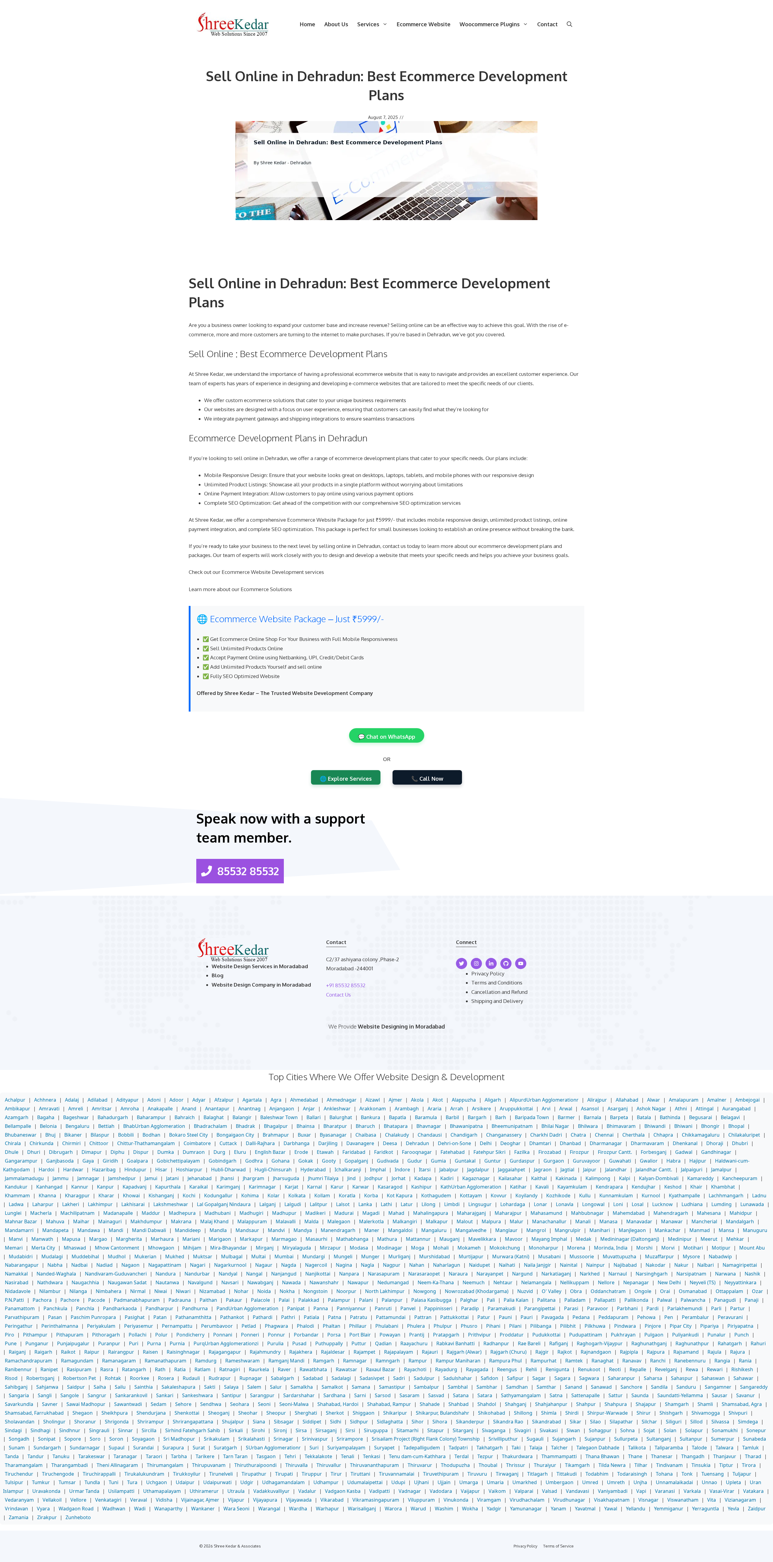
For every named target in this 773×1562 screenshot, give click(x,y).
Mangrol (536, 1230)
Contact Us (338, 994)
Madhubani (217, 1213)
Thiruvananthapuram (374, 1465)
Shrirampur (150, 1421)
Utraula (236, 1491)
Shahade (430, 1404)
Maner (371, 1230)
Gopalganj (356, 1160)
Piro (9, 1334)
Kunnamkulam (616, 1195)
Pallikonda (636, 1300)
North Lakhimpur (385, 1291)
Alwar (653, 1099)
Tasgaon (266, 1456)
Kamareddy (700, 1178)
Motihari (693, 1247)
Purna (154, 1343)
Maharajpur (508, 1213)
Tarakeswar (91, 1456)
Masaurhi (316, 1239)
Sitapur (435, 1430)
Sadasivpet (372, 1378)
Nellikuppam (574, 1282)
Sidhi (335, 1421)
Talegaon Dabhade (597, 1447)
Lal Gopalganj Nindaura (224, 1204)
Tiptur (726, 1465)
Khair (696, 1186)
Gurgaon (554, 1160)
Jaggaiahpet (511, 1169)
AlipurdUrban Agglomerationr (544, 1099)
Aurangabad (736, 1108)
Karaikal (198, 1186)
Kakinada (566, 1178)
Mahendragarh (670, 1213)
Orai (665, 1291)
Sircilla (149, 1430)
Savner (50, 1404)
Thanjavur (724, 1456)
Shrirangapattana (193, 1421)
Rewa (692, 1369)
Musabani (549, 1256)
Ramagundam (77, 1360)
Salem (254, 1387)
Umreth (616, 1482)
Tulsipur (14, 1482)
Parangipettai (539, 1308)
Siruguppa (376, 1430)
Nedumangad (393, 1282)
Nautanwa (167, 1282)
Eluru (240, 1152)
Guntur (492, 1160)
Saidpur (76, 1387)
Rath (160, 1369)
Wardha (298, 1508)
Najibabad (625, 1265)
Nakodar (656, 1265)
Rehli (531, 1369)
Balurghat (340, 1117)
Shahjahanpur (551, 1404)
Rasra (106, 1369)
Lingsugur (480, 1204)
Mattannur (418, 1239)
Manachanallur (549, 1221)
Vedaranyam (19, 1499)
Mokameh (469, 1247)
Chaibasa (365, 1134)
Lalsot (343, 1204)
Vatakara (753, 1491)
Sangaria (19, 1395)
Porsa (334, 1334)
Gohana (280, 1160)
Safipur (515, 1378)
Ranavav (631, 1360)
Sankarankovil (131, 1395)
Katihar (518, 1186)
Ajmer (395, 1099)
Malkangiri (405, 1221)
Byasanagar (333, 1134)
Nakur (681, 1265)
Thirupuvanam (209, 1465)
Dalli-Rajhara (260, 1143)
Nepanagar (636, 1282)
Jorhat (399, 1178)
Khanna (47, 1195)
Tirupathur (254, 1474)
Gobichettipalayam (178, 1160)
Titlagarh (537, 1474)
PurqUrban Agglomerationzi (226, 1343)
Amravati (49, 1108)
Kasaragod (390, 1186)
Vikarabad (332, 1499)
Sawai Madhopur (85, 1404)
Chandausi (430, 1134)
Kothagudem (436, 1195)
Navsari (230, 1282)
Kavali (542, 1186)
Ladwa (16, 1204)
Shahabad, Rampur (389, 1404)
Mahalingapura (430, 1213)
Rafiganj (558, 1343)
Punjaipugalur (73, 1343)
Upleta (733, 1482)
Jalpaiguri (691, 1169)
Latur (407, 1204)
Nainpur (595, 1265)
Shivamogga (705, 1413)
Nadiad (104, 1265)
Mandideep (188, 1230)
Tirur (336, 1474)
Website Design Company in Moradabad (261, 984)
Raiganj (17, 1352)
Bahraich (185, 1117)
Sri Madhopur (179, 1439)
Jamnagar (88, 1178)
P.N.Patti (14, 1300)
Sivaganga (493, 1430)
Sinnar (125, 1430)
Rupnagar (250, 1378)
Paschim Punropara (93, 1317)
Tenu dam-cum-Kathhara (417, 1456)
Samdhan (517, 1387)
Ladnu (759, 1195)
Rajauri (430, 1352)
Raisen (150, 1352)
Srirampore (350, 1439)
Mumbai (283, 1256)
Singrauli (99, 1430)
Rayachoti (415, 1369)
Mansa (726, 1230)
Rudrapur (220, 1378)
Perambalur (695, 1317)
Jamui (151, 1178)
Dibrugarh (61, 1152)
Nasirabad (16, 1282)
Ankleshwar (337, 1108)
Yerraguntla (705, 1508)
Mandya (302, 1230)
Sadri (399, 1378)
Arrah (456, 1108)
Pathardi (262, 1317)
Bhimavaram (621, 1126)
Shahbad (458, 1404)
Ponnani (222, 1334)
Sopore (72, 1439)
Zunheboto (78, 1517)
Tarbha (179, 1456)
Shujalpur (233, 1421)
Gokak (305, 1160)
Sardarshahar (299, 1395)
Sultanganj (658, 1439)
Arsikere (481, 1108)
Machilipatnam (77, 1213)
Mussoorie (581, 1256)
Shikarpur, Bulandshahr (442, 1413)
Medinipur (680, 1239)
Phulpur (443, 1326)
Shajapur (646, 1404)
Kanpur (105, 1186)
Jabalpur (448, 1169)
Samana (361, 1387)
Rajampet (364, 1352)
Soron (116, 1439)
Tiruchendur (19, 1474)
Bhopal (736, 1126)
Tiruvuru (477, 1474)
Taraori (154, 1456)
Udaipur (185, 1482)
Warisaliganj (362, 1508)
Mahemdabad (629, 1213)
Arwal (565, 1108)
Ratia (180, 1369)
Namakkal (16, 1273)
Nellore (606, 1282)
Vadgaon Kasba (343, 1491)
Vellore (78, 1499)
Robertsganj (40, 1378)
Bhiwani (683, 1126)
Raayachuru (414, 1343)
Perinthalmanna (59, 1326)
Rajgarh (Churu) (508, 1352)
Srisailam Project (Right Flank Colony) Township (426, 1439)
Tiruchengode (58, 1474)
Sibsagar (284, 1421)
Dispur (141, 1152)
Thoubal (488, 1465)
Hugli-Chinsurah (273, 1169)
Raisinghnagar (183, 1352)
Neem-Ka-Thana (436, 1282)
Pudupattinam (585, 1334)
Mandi (116, 1230)
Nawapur (358, 1282)
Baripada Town (532, 1117)
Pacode (96, 1300)
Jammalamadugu (24, 1178)
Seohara (239, 1404)
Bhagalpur (276, 1126)
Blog (217, 975)
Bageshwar (76, 1117)
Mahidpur (741, 1213)
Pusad (299, 1343)
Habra (673, 1160)
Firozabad (549, 1152)
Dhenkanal (685, 1143)
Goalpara (137, 1160)
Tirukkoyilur (186, 1474)
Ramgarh (323, 1360)
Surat (199, 1447)
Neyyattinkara (740, 1282)
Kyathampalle (684, 1195)
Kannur (79, 1186)
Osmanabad (693, 1291)
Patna (334, 1317)
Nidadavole (17, 1291)
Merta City (43, 1247)
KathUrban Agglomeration (471, 1186)
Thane (635, 1456)
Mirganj (265, 1247)
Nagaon (130, 1265)
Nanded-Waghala (56, 1273)
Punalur (716, 1334)
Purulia (275, 1343)
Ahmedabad (304, 1099)
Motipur (721, 1247)
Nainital (568, 1265)
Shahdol (486, 1404)
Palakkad (308, 1300)
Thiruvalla (296, 1465)
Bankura (370, 1117)
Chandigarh (464, 1134)
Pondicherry (190, 1334)
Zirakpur (47, 1517)
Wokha (470, 1508)
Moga (417, 1247)
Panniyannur (351, 1308)
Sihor (418, 1421)
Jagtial (567, 1169)
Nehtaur (502, 1282)
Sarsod (383, 1395)
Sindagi (13, 1430)
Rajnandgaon (596, 1352)
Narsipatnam (691, 1273)
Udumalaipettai (365, 1482)
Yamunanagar (526, 1508)
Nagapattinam (164, 1265)
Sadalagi (341, 1378)
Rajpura (656, 1352)
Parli (716, 1308)
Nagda (288, 1265)
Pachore (69, 1300)
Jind (351, 1178)
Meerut (709, 1239)
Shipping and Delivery (497, 1001)
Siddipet (312, 1421)
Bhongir (710, 1126)
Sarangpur (262, 1395)
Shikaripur (395, 1413)
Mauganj (449, 1239)
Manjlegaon (632, 1230)
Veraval (138, 1499)
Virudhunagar (569, 1499)
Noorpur (346, 1291)
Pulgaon (653, 1334)
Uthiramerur (204, 1491)
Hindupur (135, 1169)
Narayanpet (489, 1273)
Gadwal (683, 1152)
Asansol (590, 1108)
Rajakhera (300, 1352)
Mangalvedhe (470, 1230)
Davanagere (360, 1143)
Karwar (360, 1186)
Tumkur (41, 1482)
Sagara (562, 1378)
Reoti (615, 1369)
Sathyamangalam (521, 1395)
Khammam (17, 1195)
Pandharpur (159, 1308)
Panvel (407, 1308)
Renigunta (557, 1369)
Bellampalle (18, 1126)
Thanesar (661, 1456)
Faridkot (383, 1152)
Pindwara (625, 1326)
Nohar (241, 1291)
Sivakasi (549, 1430)
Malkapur (437, 1221)
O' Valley (551, 1291)
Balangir (242, 1117)
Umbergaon (559, 1482)
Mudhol (117, 1256)
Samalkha (301, 1387)
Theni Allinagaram (117, 1465)
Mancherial (704, 1221)
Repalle (638, 1369)
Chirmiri (71, 1143)
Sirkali (236, 1430)
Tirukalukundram (144, 1474)
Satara (484, 1395)
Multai (258, 1256)
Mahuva (55, 1221)
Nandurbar (197, 1273)
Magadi (371, 1213)
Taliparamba (669, 1447)
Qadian (383, 1343)
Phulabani (386, 1326)
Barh (500, 1117)
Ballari (313, 1117)
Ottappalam (729, 1291)
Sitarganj (463, 1430)
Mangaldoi (400, 1230)
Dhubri (740, 1143)
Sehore (183, 1404)
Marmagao (284, 1239)
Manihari (599, 1230)
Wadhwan (113, 1508)
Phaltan (331, 1326)
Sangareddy (754, 1387)
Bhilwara (588, 1126)
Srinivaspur (315, 1439)
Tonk (687, 1474)
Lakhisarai (133, 1204)
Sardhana (334, 1395)
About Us (336, 24)
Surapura (173, 1447)
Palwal (664, 1300)
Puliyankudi (685, 1334)
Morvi (668, 1247)
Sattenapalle (585, 1395)
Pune (11, 1343)
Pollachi (137, 1334)
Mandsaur (247, 1230)
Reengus (507, 1369)
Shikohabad (491, 1413)
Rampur (418, 1360)
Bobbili (126, 1134)
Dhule (11, 1152)
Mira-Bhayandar (228, 1247)
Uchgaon (156, 1482)
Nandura (166, 1273)
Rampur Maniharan (458, 1360)
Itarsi (425, 1169)
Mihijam (192, 1247)
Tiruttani (360, 1474)
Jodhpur (373, 1178)
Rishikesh (742, 1369)
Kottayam (471, 1195)
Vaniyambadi (612, 1491)
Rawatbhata (313, 1369)
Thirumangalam (165, 1465)
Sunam (17, 1447)
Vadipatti (379, 1491)
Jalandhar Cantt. (654, 1169)
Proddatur (512, 1334)
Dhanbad (570, 1143)
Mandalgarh (740, 1221)
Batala (644, 1117)
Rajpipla (629, 1352)
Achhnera (45, 1099)
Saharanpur (621, 1378)
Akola (417, 1099)
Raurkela (259, 1369)
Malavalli (286, 1221)
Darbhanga (297, 1143)
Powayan (390, 1334)
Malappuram (252, 1221)
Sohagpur (600, 1430)
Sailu (120, 1387)
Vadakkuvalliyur (271, 1491)
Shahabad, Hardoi (337, 1404)
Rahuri (758, 1343)
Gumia (438, 1160)
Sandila (659, 1387)
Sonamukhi (725, 1430)
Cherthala (633, 1134)
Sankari (164, 1395)
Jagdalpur (478, 1169)
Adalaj (72, 1099)
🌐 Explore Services (346, 778)
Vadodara (441, 1491)
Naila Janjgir (537, 1265)
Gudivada (388, 1160)
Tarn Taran (235, 1456)
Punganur (36, 1343)
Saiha (100, 1387)
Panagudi (725, 1300)
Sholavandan (19, 1421)
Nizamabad (212, 1291)
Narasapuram (383, 1273)
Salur (276, 1387)
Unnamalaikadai (674, 1482)
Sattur (615, 1395)
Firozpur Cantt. (615, 1152)
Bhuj (50, 1134)
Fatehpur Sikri (489, 1152)
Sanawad (601, 1387)
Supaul (116, 1447)
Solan (670, 1430)
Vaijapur (470, 1491)
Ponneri (250, 1334)
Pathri (288, 1317)
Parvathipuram (22, 1317)
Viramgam (489, 1499)
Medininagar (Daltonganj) (629, 1239)
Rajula (714, 1352)
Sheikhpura (114, 1413)
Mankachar (668, 1230)
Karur (337, 1186)
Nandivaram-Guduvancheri (116, 1273)
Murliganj (399, 1256)
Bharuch (365, 1126)
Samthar (546, 1387)
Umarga (468, 1482)
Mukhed (174, 1256)
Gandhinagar (716, 1152)
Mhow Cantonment (117, 1247)
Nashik (752, 1273)
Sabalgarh (282, 1378)
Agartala (252, 1099)
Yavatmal (585, 1508)
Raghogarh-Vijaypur (600, 1343)
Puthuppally (329, 1343)
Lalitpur (318, 1204)
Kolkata (297, 1195)
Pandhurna (195, 1308)
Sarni (360, 1395)
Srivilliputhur (503, 1439)
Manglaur (506, 1230)
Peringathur (19, 1326)
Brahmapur (276, 1134)
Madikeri (315, 1213)
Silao (595, 1421)
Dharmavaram (647, 1143)
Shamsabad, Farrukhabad (34, 1413)
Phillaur (358, 1326)
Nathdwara (50, 1282)
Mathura (387, 1239)
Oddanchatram (608, 1291)
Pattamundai (391, 1317)
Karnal (314, 1186)
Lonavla (564, 1204)
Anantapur (217, 1108)
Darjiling (328, 1143)
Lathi (386, 1204)
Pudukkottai (546, 1334)
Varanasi (665, 1491)
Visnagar (648, 1499)
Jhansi (227, 1178)
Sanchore (631, 1387)
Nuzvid (525, 1291)
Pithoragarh (106, 1334)
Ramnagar (355, 1360)
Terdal (461, 1456)
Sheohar (248, 1413)
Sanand (573, 1387)
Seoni (264, 1404)
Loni (618, 1204)
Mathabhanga (352, 1239)
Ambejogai (747, 1099)
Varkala (692, 1491)
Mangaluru (434, 1230)
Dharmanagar (606, 1143)
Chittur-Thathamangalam (146, 1143)
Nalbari (705, 1265)
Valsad (549, 1491)
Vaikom (497, 1491)
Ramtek (574, 1360)
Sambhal (458, 1387)
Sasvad (436, 1395)
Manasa (608, 1221)
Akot (437, 1099)
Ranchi (658, 1360)
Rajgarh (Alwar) (464, 1352)
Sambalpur (426, 1387)
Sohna (627, 1430)
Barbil (452, 1117)
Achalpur (15, 1099)
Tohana (664, 1474)
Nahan (416, 1265)
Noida (264, 1291)
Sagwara (589, 1378)
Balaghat (214, 1117)
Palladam (574, 1300)
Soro (95, 1439)
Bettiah (106, 1126)
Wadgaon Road (76, 1508)
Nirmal (138, 1291)
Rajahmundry (265, 1352)
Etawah (325, 1152)
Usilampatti (121, 1491)
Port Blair (360, 1334)
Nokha (287, 1291)
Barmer (566, 1117)
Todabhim (596, 1474)
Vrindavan (16, 1508)
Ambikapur (17, 1108)
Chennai (604, 1134)
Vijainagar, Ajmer (200, 1499)
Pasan (55, 1317)
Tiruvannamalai (396, 1474)
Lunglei (13, 1213)
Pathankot (232, 1317)
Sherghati (306, 1413)
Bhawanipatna (466, 1126)
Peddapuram (613, 1317)
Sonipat (47, 1439)
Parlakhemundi (684, 1308)
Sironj (280, 1430)
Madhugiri (251, 1213)
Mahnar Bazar (21, 1221)
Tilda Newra (612, 1465)
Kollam (322, 1195)
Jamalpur (721, 1169)
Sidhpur (359, 1421)
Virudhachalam (527, 1499)
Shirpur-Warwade (607, 1413)
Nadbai (79, 1265)
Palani (366, 1300)
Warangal (269, 1508)
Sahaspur (682, 1378)
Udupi (398, 1482)
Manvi (16, 1239)
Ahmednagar (342, 1099)
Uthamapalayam (162, 1491)
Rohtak (113, 1378)
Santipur (231, 1395)
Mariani (191, 1239)
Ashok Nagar (651, 1108)
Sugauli (535, 1439)
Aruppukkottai (516, 1108)
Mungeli (343, 1256)
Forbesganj (653, 1152)
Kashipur (421, 1186)
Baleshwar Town (279, 1117)
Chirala (13, 1143)
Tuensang (712, 1474)
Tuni (113, 1482)
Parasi (571, 1308)
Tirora (749, 1465)
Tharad (753, 1456)
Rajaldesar (333, 1352)
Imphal (378, 1169)
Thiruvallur (328, 1465)
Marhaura (162, 1239)
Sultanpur (691, 1439)
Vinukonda (456, 1499)
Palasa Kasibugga (431, 1300)
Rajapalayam (398, 1352)
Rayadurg (446, 1369)
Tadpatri (458, 1447)
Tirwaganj (507, 1474)
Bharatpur (335, 1126)
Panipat (296, 1308)
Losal (637, 1204)
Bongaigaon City (235, 1134)
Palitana (546, 1300)
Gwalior (649, 1160)
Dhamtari (540, 1143)
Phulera (416, 1326)
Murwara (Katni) (510, 1256)
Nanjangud (284, 1273)
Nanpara (349, 1273)
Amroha (129, 1108)
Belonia (48, 1126)
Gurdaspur (522, 1160)
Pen (668, 1317)
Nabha (55, 1265)
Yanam (558, 1508)
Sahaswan (713, 1378)
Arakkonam (372, 1108)
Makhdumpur (146, 1221)
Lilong (428, 1204)
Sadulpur (424, 1378)
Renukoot (589, 1369)
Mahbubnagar (587, 1213)
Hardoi (46, 1169)
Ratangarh (134, 1369)
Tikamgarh (577, 1465)
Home (307, 24)
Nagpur (391, 1265)
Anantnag (249, 1108)
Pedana (581, 1317)
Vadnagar (410, 1491)
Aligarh (493, 1099)
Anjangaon (281, 1108)
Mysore (691, 1256)
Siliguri (674, 1421)
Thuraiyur (545, 1465)
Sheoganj (218, 1413)
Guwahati (620, 1160)
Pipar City (680, 1326)
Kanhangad (49, 1186)
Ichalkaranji (348, 1169)
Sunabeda (754, 1439)
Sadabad (313, 1378)
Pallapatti (605, 1300)
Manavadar (639, 1221)
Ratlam (202, 1369)
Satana (461, 1395)
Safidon (489, 1378)
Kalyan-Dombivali (658, 1178)
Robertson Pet (79, 1378)
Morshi (644, 1247)
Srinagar (283, 1439)
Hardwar (73, 1169)
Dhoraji (714, 1143)
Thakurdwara (517, 1456)
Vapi (641, 1491)
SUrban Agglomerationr (273, 1447)
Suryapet (384, 1447)
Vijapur (236, 1499)
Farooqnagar (417, 1152)
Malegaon (338, 1221)
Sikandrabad (546, 1421)
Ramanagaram (119, 1360)
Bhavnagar (428, 1126)
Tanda (12, 1456)
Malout (465, 1221)
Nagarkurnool (230, 1265)
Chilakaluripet (744, 1134)
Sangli (45, 1395)
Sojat (649, 1430)
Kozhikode (558, 1195)
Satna (556, 1395)
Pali (491, 1300)
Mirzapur (330, 1247)
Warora (393, 1508)
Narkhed (590, 1273)
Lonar (540, 1204)
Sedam (158, 1404)
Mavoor (514, 1239)
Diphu (117, 1152)
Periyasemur (138, 1326)
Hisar (161, 1169)
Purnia (177, 1343)
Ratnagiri (229, 1369)
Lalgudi (292, 1204)
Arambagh (407, 1108)
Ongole (642, 1291)
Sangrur (97, 1395)
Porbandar (306, 1334)
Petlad (249, 1326)
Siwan (573, 1430)
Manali (583, 1221)
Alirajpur (597, 1099)
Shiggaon (363, 1413)
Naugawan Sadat (127, 1282)
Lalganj (267, 1204)
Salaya (231, 1387)
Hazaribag (104, 1169)
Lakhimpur (100, 1204)
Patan (160, 1317)
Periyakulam (101, 1326)
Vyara (43, 1508)
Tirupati (284, 1474)
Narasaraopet (424, 1273)
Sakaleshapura (178, 1387)
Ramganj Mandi (286, 1360)
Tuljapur (742, 1474)
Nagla (367, 1265)
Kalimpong (597, 1178)
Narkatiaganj (556, 1273)
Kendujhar (644, 1186)
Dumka (165, 1152)
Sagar (539, 1378)
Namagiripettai (740, 1265)
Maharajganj (471, 1213)
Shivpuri (738, 1413)
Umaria (495, 1482)
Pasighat (135, 1317)
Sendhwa (210, 1404)
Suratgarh (225, 1447)
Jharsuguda (286, 1178)
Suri (314, 1447)
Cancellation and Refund (499, 992)
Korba (371, 1195)
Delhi (486, 1143)
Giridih (110, 1160)
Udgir (246, 1482)
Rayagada (477, 1369)
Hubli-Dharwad (228, 1169)
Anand (188, 1108)
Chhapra (663, 1134)
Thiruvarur (420, 1465)
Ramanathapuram (165, 1360)
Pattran (422, 1317)
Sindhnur (69, 1430)
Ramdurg (206, 1360)
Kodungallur (218, 1195)
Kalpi (624, 1178)
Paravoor (597, 1308)
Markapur (251, 1239)
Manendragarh (338, 1230)
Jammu (61, 1178)
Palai (284, 1300)
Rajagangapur (225, 1352)
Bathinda (670, 1117)
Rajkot (564, 1352)
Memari (14, 1247)
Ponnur (276, 1334)
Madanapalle (118, 1213)
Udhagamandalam (283, 1482)
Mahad (396, 1213)
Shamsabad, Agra (742, 1404)
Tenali (347, 1456)
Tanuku (61, 1456)
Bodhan (151, 1134)
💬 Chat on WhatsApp (386, 736)
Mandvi (276, 1230)
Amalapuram (683, 1099)
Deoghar (510, 1143)
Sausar (719, 1395)
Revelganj (666, 1369)
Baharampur (151, 1117)
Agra (276, 1099)
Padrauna (179, 1300)
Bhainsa (306, 1126)
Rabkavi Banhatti (455, 1343)
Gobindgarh (222, 1160)
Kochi (189, 1195)
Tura (132, 1482)
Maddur (151, 1213)
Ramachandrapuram (28, 1360)
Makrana (181, 1221)
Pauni (505, 1317)
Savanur (745, 1395)
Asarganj (618, 1108)
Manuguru (755, 1230)
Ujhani (421, 1482)
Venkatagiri (108, 1499)
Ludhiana (692, 1204)
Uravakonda (46, 1491)
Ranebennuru (690, 1360)
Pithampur (35, 1334)
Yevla (733, 1508)
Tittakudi (566, 1474)
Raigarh (43, 1352)
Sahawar (743, 1378)
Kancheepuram (739, 1178)
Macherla (41, 1213)
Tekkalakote (318, 1456)
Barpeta (619, 1117)
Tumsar (67, 1482)
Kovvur (499, 1195)
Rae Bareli (529, 1343)
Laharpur (42, 1204)
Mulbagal (231, 1256)
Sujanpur (595, 1439)
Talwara (724, 1447)
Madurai (344, 1213)
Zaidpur (757, 1508)
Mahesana (709, 1213)
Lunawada (752, 1204)
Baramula (426, 1117)
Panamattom (20, 1308)
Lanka (365, 1204)
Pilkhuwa (595, 1326)
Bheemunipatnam (512, 1126)
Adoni (154, 1099)
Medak (584, 1239)
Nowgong (424, 1291)
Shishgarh (671, 1413)
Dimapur (92, 1152)
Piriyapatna (740, 1326)
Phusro (469, 1326)
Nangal (254, 1273)
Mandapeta (55, 1230)
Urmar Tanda (84, 1491)
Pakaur (234, 1300)
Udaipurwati (217, 1482)
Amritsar (102, 1108)
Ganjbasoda (60, 1160)
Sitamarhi (407, 1430)
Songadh (19, 1439)
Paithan (208, 1300)
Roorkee (139, 1378)
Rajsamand (686, 1352)
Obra (576, 1291)
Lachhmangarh (726, 1195)
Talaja (535, 1447)
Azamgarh (16, 1117)
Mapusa (71, 1239)
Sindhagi (40, 1430)
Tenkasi (371, 1456)
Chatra (578, 1134)
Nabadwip (720, 1256)
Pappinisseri (438, 1308)
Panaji (752, 1300)
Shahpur (586, 1404)
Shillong (523, 1413)
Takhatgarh (489, 1447)
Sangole (69, 1395)
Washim (444, 1508)
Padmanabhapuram (137, 1300)
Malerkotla (371, 1221)
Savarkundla (19, 1404)
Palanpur (392, 1300)
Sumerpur (722, 1439)
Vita (711, 1499)
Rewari (715, 1369)
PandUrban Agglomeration (247, 1308)
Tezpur (485, 1456)
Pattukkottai (454, 1317)
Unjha (640, 1482)
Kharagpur (77, 1195)
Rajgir (542, 1352)
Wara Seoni (236, 1508)
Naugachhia (85, 1282)
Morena (576, 1247)
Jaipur (589, 1169)
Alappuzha (464, 1099)
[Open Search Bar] (569, 24)
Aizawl (372, 1099)
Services (368, 24)
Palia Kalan (516, 1300)
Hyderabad (313, 1169)
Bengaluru (77, 1126)
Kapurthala (168, 1186)
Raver (284, 1369)
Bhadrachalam (210, 1126)
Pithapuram (69, 1334)
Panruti (383, 1308)
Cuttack (228, 1143)
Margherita (129, 1239)
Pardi (652, 1308)
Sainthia (143, 1387)
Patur (483, 1317)
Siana (259, 1421)
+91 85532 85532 (345, 985)
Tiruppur (312, 1474)
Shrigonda (117, 1421)
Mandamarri (19, 1230)
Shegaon (82, 1413)
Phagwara (276, 1326)
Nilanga (78, 1291)
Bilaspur (100, 1134)
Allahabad (627, 1099)
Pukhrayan (623, 1334)
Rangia (722, 1360)
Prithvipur (479, 1334)
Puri (133, 1343)
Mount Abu (752, 1247)
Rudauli (191, 1378)
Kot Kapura (399, 1195)
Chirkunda (41, 1143)
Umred (590, 1482)
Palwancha (693, 1300)
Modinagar (389, 1247)
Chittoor (98, 1143)
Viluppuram (421, 1499)
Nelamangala (536, 1282)
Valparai (524, 1491)
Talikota (637, 1447)
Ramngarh (388, 1360)
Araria (434, 1108)
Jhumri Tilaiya (323, 1178)
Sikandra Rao (508, 1421)
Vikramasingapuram (375, 1499)
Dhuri (33, 1152)
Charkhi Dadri (546, 1134)
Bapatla (397, 1117)
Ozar (757, 1291)
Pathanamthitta (193, 1317)
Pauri (527, 1317)
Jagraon (543, 1169)
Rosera (166, 1378)
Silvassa (720, 1421)
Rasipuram (79, 1369)
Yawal (610, 1508)
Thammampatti (559, 1456)
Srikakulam (216, 1439)
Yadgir (494, 1508)
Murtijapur (471, 1256)
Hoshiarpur (189, 1169)
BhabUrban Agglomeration (154, 1126)
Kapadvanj (134, 1186)
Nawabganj (260, 1282)
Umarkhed (524, 1482)
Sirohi (258, 1430)
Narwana (725, 1273)
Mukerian (145, 1256)
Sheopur (276, 1413)
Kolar (274, 1195)
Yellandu (635, 1508)
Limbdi (452, 1204)
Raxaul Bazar (380, 1369)
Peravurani (730, 1317)
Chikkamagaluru (701, 1134)
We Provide (343, 1026)
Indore (402, 1169)
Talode (699, 1447)
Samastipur (392, 1387)
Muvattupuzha (619, 1256)
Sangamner (718, 1387)
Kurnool (651, 1195)
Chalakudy (397, 1134)
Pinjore (653, 1326)
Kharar (106, 1195)
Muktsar (202, 1256)
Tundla (92, 1482)
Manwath (42, 1239)
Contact (547, 24)
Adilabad (97, 1099)
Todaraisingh (632, 1474)
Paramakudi (501, 1308)
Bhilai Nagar (555, 1126)
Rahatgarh (730, 1343)
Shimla (548, 1413)
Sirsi (350, 1430)
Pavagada (552, 1317)
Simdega (748, 1421)
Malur (516, 1221)
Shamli (705, 1404)
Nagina (344, 1265)
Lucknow (662, 1204)
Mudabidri (21, 1256)
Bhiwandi (655, 1126)
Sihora (439, 1421)
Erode (301, 1152)
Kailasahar (510, 1178)
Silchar (649, 1421)
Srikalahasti (251, 1439)
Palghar (469, 1300)
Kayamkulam (572, 1186)
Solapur (694, 1430)
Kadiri (447, 1178)
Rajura (737, 1352)
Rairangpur (121, 1352)
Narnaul (617, 1273)
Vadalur (307, 1491)
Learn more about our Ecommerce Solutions (240, 589)
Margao (98, 1239)
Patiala (311, 1317)
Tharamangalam (24, 1465)
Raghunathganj (649, 1343)
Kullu (585, 1195)
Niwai (160, 1291)
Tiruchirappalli (99, 1474)
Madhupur (284, 1213)
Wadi (140, 1508)
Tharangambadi (69, 1465)
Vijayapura (265, 1499)
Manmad (699, 1230)
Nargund (522, 1273)
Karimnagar (262, 1186)
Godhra (254, 1160)
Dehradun (417, 1143)
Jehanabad (200, 1178)
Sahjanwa (47, 1387)
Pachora (42, 1300)
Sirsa (301, 1430)
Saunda (640, 1395)
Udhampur (325, 1482)
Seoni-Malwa (294, 1404)
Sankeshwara (197, 1395)
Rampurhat (543, 1360)
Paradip (470, 1308)
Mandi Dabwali (149, 1230)
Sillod (696, 1421)
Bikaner (73, 1134)
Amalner (716, 1099)
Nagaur (263, 1265)
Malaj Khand (214, 1221)
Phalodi (305, 1326)
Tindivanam (669, 1465)
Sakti (209, 1387)
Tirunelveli (221, 1474)
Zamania (18, 1517)
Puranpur (109, 1343)
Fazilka (522, 1152)
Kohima (250, 1195)
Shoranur (85, 1421)
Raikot (68, 1352)
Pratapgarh (446, 1334)
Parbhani (627, 1308)
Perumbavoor (217, 1326)
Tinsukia (700, 1465)
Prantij (416, 1334)
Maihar (81, 1221)
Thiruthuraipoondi (255, 1465)
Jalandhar (616, 1169)
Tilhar (640, 1465)
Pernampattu (177, 1326)
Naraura (458, 1273)
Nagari (197, 1265)
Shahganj (515, 1404)
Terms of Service (558, 1546)
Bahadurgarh (113, 1117)
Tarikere (205, 1456)
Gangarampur (21, 1160)
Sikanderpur (470, 1421)
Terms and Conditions (496, 982)
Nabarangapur (22, 1265)
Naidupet (479, 1265)
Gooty (329, 1160)
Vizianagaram (740, 1499)
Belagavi (730, 1117)
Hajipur (697, 1160)
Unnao (709, 1482)
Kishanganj (161, 1195)
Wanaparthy (168, 1508)
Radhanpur (496, 1343)
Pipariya (709, 1326)
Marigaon (220, 1239)
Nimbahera (108, 1291)
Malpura (491, 1221)
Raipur (91, 1352)
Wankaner (203, 1508)
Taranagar (125, 1456)
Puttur (358, 1343)
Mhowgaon (161, 1247)
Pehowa (646, 1317)
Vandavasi (577, 1491)
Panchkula (55, 1308)
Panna (320, 1308)
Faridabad (353, 1152)
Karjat (291, 1186)
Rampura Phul (505, 1360)
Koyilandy (526, 1195)
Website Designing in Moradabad (401, 1026)
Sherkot (335, 1413)
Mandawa (88, 1230)
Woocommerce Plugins (490, 24)
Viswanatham (682, 1499)
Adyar (199, 1099)
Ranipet (49, 1369)
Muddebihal (85, 1256)
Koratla (347, 1195)
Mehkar (735, 1239)
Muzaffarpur (659, 1256)
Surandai (143, 1447)
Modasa (359, 1247)
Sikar (575, 1421)
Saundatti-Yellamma (680, 1395)
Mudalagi (52, 1256)
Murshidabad (434, 1256)
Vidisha (164, 1499)
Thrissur (515, 1465)
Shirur (644, 1413)
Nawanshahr (324, 1282)
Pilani (515, 1326)
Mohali (441, 1247)
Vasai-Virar (722, 1491)
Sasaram (409, 1395)
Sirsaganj (326, 1430)
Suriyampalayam (346, 1447)
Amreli (75, 1108)
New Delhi (669, 1282)
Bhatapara (396, 1126)
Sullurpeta (626, 1439)
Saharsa (653, 1378)
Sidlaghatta (390, 1421)
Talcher (559, 1447)
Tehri (290, 1456)
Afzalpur (224, 1099)
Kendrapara (609, 1186)
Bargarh (477, 1117)
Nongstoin (315, 1291)
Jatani (172, 1178)
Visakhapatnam (612, 1499)
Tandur (35, 1456)
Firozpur (579, 1152)
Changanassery (503, 1134)
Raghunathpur (692, 1343)
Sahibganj (16, 1387)
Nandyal (228, 1273)
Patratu (358, 1317)
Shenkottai (187, 1413)
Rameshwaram (242, 1360)
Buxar (304, 1134)
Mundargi (313, 1256)
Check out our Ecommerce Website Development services (256, 572)
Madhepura (182, 1213)
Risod (11, 1378)
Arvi (546, 1108)
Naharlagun (446, 1265)
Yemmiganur (668, 1508)
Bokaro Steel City (188, 1134)
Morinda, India (610, 1247)
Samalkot (332, 1387)
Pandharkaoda (120, 1308)
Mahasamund (546, 1213)
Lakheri (70, 1204)
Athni (681, 1108)
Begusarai (700, 1117)
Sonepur (756, 1430)
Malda (311, 1221)
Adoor (176, 1099)
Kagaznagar (476, 1178)
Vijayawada (299, 1499)
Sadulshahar (457, 1378)
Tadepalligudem (421, 1447)
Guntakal (465, 1160)
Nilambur (50, 1291)
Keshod (673, 1186)
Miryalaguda (296, 1247)
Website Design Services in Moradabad (260, 966)
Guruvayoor (586, 1160)
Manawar (672, 1221)
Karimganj (228, 1186)
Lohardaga (512, 1204)
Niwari (183, 1291)
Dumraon (194, 1152)
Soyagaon (143, 1439)
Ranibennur (18, 1369)
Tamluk (750, 1447)
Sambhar (486, 1387)
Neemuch (474, 1282)
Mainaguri (110, 1221)
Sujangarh (564, 1439)
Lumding (721, 1204)
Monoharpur (543, 1247)
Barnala (592, 1117)
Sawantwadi (128, 1404)
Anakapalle (160, 1108)
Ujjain (444, 1482)
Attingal (705, 1108)
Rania (745, 1360)
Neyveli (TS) (703, 1282)
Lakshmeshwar (170, 1204)
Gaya (88, 1160)
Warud (418, 1508)
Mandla (218, 1230)
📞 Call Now (427, 778)
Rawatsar (346, 1369)
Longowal (593, 1204)
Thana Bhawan (602, 1456)
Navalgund (200, 1282)
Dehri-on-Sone (454, 1143)
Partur (737, 1308)
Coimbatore (197, 1143)
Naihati (507, 1265)
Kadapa (422, 1178)
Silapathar (621, 1421)
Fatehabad (453, 1152)
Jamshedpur (122, 1178)
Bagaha (45, 1117)
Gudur (414, 1160)
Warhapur (327, 1508)
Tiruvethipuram (441, 1474)
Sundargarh (47, 1447)
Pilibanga (540, 1326)
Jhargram (253, 1178)
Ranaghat (603, 1360)
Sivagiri (522, 1430)
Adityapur (127, 1099)
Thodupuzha (455, 1465)
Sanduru (686, 1387)
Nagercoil (316, 1265)
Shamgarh (677, 1404)
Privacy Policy (487, 973)
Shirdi (572, 1413)
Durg (219, 1152)
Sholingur (54, 1421)
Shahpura (616, 1404)
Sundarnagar (85, 1447)
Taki (516, 1447)
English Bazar (270, 1152)
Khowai (131, 1195)
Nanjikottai (317, 1273)
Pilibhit (568, 1326)
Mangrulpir (568, 1230)
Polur (161, 1334)
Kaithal (539, 1178)
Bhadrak (245, 1126)
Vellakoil (52, 1499)
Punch (741, 1334)
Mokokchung (504, 1247)
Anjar (309, 1108)
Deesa (390, 1143)
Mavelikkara (482, 1239)
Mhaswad (75, 1247)
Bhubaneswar (21, 1134)
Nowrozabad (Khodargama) (476, 1291)
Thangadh (692, 1456)
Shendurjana (151, 1413)
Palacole (260, 1300)
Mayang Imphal (549, 1239)
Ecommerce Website (424, 24)
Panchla (85, 1308)
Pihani (493, 1326)
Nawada (291, 1282)
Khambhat (723, 1186)
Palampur (339, 1300)
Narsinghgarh (652, 1273)
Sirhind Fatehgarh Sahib (192, 1430)
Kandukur (16, 1186)
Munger (370, 1256)
